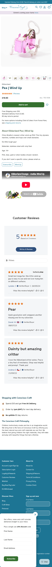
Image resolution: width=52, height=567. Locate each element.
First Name (29, 500)
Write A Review (26, 249)
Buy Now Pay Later (8, 485)
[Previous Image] (3, 49)
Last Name (29, 509)
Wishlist (5, 481)
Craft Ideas (6, 504)
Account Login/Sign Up (10, 465)
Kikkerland (6, 84)
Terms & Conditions (33, 477)
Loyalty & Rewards (8, 473)
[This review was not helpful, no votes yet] (41, 290)
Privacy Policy (31, 481)
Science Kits (7, 164)
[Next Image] (48, 49)
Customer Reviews (8, 477)
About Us (29, 465)
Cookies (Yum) (31, 485)
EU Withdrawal (7, 489)
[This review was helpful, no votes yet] (36, 290)
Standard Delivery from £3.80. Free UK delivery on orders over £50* (26, 2)
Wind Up (18, 164)
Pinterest (5, 508)
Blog (3, 500)
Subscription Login (8, 469)
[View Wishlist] (40, 7)
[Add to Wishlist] (48, 104)
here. (37, 13)
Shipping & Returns (33, 473)
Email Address (31, 518)
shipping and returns (13, 123)
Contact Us (30, 469)
